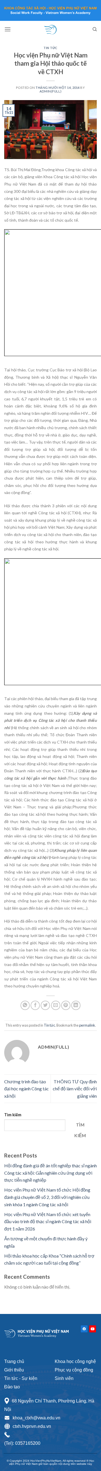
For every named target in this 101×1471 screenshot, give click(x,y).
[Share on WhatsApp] (25, 1005)
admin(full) (50, 91)
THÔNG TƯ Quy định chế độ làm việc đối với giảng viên (75, 1089)
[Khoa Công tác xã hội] (50, 29)
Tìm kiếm (12, 1114)
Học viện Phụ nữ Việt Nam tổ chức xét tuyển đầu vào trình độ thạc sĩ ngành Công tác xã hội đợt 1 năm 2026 (47, 1221)
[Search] (95, 29)
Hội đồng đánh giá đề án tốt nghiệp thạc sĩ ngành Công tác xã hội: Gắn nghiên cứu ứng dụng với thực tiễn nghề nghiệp (50, 1173)
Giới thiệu (14, 1370)
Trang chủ (14, 1361)
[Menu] (7, 29)
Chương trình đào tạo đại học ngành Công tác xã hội (26, 1089)
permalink (87, 1025)
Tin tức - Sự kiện (20, 1378)
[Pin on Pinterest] (65, 1005)
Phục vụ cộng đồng (74, 1370)
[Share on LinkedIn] (76, 1005)
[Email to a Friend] (55, 1005)
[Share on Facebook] (35, 1005)
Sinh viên (64, 1378)
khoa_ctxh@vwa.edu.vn (36, 1417)
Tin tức (50, 48)
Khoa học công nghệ (75, 1361)
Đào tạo (12, 1386)
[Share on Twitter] (45, 1005)
